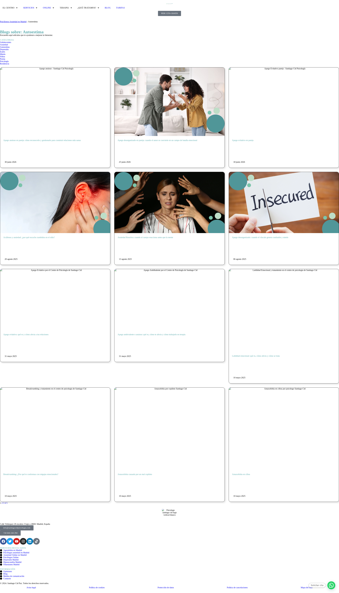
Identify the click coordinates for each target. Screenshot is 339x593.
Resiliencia (4, 64)
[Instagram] (23, 541)
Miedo (2, 54)
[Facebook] (3, 541)
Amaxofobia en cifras (241, 474)
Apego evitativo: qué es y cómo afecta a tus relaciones (25, 334)
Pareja (2, 59)
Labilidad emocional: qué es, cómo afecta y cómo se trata (256, 356)
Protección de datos (166, 587)
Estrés (2, 52)
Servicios (28, 8)
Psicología (4, 61)
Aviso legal (31, 587)
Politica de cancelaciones (237, 587)
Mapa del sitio (307, 587)
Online (47, 8)
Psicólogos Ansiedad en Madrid (13, 22)
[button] (331, 585)
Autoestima (5, 47)
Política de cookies (97, 587)
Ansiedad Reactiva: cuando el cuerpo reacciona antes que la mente (145, 237)
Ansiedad (4, 45)
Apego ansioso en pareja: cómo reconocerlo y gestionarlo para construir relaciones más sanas (42, 140)
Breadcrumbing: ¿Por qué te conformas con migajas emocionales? (30, 474)
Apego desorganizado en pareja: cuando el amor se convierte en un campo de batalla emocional (157, 140)
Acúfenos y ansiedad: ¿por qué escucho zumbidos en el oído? (29, 237)
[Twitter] (10, 541)
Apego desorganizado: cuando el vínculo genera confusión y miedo (260, 237)
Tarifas (120, 8)
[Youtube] (16, 541)
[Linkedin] (29, 541)
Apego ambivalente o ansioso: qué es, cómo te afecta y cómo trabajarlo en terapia (151, 334)
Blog (108, 8)
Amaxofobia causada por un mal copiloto (135, 474)
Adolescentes (5, 42)
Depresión (4, 49)
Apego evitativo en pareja (242, 140)
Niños (2, 56)
